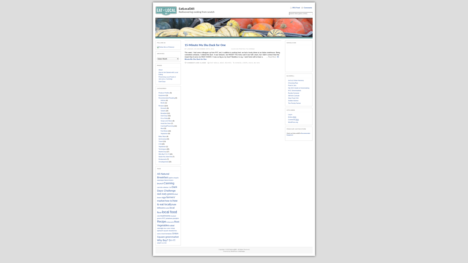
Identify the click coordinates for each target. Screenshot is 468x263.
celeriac (165, 187)
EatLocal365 (187, 9)
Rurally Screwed (293, 93)
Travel (161, 141)
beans (171, 180)
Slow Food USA (293, 98)
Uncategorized (163, 162)
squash (165, 231)
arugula (176, 178)
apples (171, 178)
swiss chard (161, 234)
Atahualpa (242, 251)
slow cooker (167, 228)
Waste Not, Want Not (165, 157)
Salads (163, 111)
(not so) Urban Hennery (296, 80)
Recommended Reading (167, 98)
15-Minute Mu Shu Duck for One (205, 45)
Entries (292, 117)
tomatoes (168, 234)
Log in (290, 114)
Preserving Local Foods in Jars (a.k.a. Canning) (167, 78)
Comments (308, 8)
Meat (162, 128)
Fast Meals (164, 131)
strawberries (173, 231)
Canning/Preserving (167, 126)
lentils (167, 208)
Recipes (161, 106)
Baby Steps (162, 136)
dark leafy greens (165, 194)
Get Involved (163, 139)
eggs (164, 197)
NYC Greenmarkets (294, 90)
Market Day (162, 152)
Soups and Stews (166, 121)
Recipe (161, 221)
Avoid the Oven (166, 123)
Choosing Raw (293, 83)
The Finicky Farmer (294, 103)
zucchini (164, 243)
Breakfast (164, 113)
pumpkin (176, 218)
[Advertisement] (299, 58)
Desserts (163, 108)
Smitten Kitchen (293, 101)
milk (158, 216)
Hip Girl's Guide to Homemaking (298, 88)
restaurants (170, 222)
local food (169, 212)
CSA (160, 144)
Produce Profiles (164, 93)
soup (173, 228)
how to (168, 200)
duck (251, 63)
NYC (163, 218)
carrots (159, 187)
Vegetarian (164, 133)
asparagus (160, 180)
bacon (167, 180)
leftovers (161, 208)
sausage (160, 228)
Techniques (162, 149)
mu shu (257, 63)
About (160, 70)
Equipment (162, 95)
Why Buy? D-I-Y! (164, 154)
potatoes (169, 218)
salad (171, 225)
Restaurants (163, 159)
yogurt (159, 243)
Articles (163, 100)
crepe (245, 63)
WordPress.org (293, 122)
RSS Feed (296, 8)
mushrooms (165, 216)
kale (174, 204)
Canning (169, 183)
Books (163, 103)
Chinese (238, 63)
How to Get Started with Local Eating (168, 73)
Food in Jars (292, 85)
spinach (160, 231)
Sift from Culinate (293, 96)
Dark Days (162, 81)
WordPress (234, 251)
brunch (160, 183)
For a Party (164, 118)
